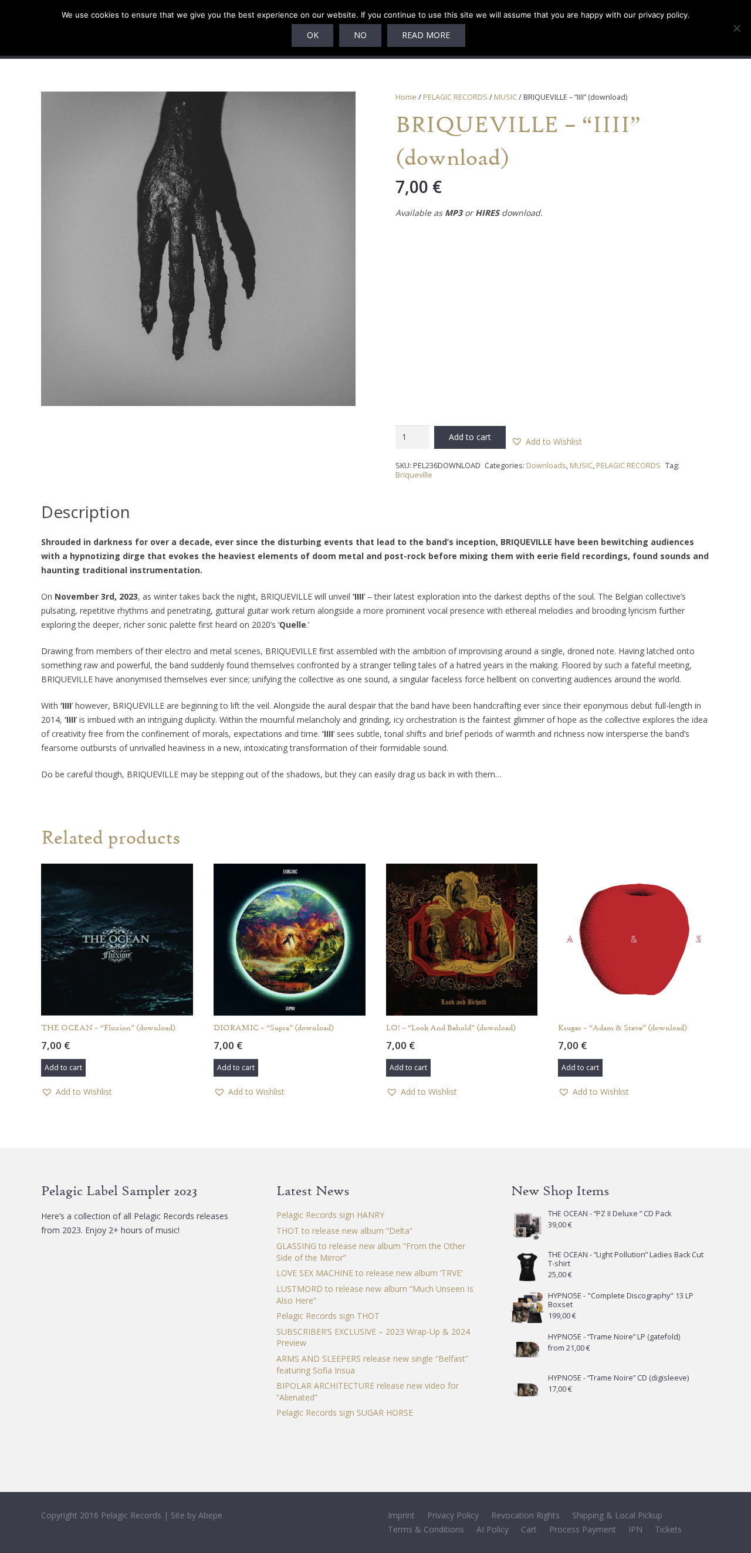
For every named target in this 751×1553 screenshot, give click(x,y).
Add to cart (470, 436)
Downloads (546, 466)
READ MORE (426, 34)
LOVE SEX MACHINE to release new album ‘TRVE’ (369, 1272)
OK (313, 34)
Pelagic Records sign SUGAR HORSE (344, 1412)
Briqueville (413, 475)
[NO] (736, 28)
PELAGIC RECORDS (455, 97)
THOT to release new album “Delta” (344, 1230)
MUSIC (505, 97)
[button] (339, 108)
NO (360, 34)
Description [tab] (85, 511)
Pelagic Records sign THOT (328, 1315)
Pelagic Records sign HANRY (330, 1214)
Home (406, 97)
